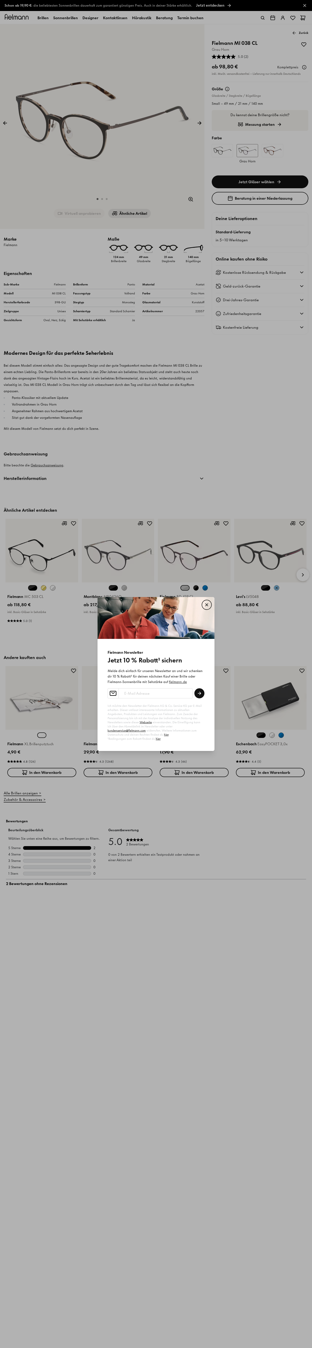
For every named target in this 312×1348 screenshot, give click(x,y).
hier (166, 734)
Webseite (146, 722)
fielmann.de (178, 682)
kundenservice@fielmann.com (127, 730)
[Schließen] (207, 605)
